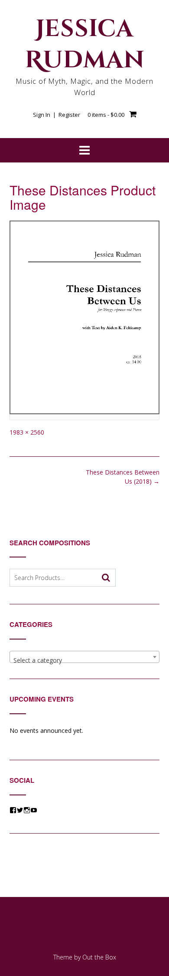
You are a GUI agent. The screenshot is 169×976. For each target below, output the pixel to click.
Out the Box (99, 957)
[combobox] (84, 657)
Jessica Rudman (85, 44)
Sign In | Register (56, 115)
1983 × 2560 (27, 432)
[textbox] (84, 660)
